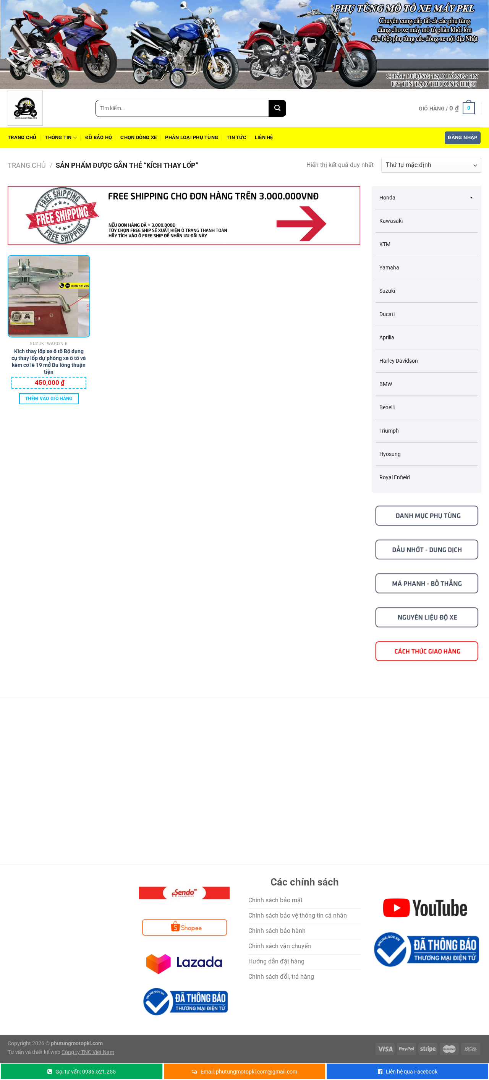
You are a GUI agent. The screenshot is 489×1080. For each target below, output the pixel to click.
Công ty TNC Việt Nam (88, 1052)
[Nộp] (277, 108)
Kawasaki (391, 221)
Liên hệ (264, 137)
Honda (387, 198)
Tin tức (236, 137)
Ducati (387, 314)
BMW (385, 384)
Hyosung (390, 454)
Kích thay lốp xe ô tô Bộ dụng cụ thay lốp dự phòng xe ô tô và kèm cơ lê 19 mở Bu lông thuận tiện (48, 355)
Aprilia (386, 337)
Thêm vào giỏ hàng (49, 398)
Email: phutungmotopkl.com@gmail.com (249, 1072)
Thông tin (58, 137)
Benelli (387, 407)
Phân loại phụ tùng (191, 137)
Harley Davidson (398, 361)
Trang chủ (22, 137)
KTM (384, 244)
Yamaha (389, 267)
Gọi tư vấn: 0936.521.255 (85, 1072)
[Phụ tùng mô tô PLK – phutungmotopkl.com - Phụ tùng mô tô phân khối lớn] (46, 108)
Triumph (389, 431)
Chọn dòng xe (138, 137)
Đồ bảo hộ (98, 137)
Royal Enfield (394, 477)
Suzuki (387, 291)
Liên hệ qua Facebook (411, 1072)
